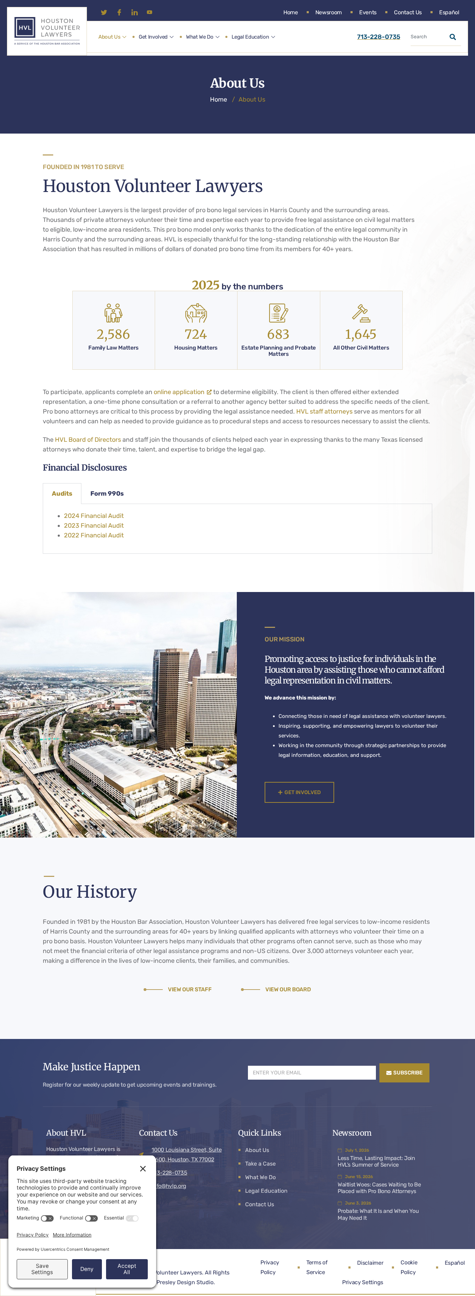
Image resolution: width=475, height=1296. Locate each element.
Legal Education (250, 37)
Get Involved (153, 37)
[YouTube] (152, 12)
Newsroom (328, 12)
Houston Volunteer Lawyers (166, 1272)
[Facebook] (121, 12)
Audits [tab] (62, 493)
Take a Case (260, 1163)
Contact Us (408, 12)
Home (290, 12)
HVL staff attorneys (324, 411)
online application (179, 392)
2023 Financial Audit (94, 525)
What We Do (200, 37)
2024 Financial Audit (94, 516)
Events (368, 12)
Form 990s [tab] (107, 493)
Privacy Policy (269, 1267)
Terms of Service (316, 1267)
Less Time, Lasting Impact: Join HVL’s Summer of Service (376, 1161)
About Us (109, 37)
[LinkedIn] (136, 12)
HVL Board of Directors (88, 439)
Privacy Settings (362, 1282)
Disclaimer (370, 1262)
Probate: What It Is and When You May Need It (378, 1214)
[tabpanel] (237, 529)
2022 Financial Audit (94, 535)
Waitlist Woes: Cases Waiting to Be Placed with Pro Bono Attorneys (379, 1187)
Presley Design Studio (185, 1282)
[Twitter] (106, 12)
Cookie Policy (409, 1267)
